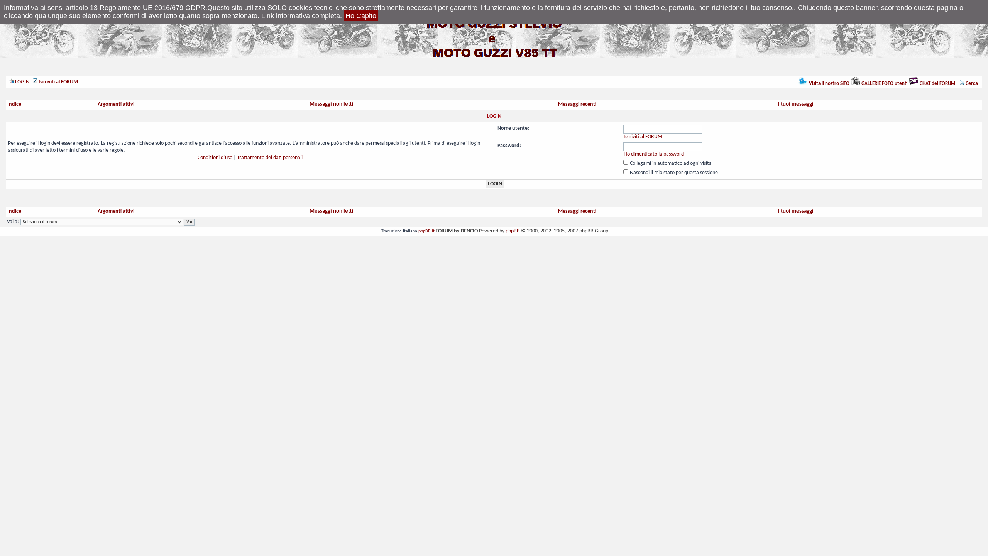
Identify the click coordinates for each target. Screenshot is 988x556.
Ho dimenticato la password (654, 154)
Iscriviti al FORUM (643, 137)
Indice (14, 104)
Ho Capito (360, 16)
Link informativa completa (300, 16)
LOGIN (21, 82)
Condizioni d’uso (215, 158)
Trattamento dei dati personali (270, 158)
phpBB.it (426, 231)
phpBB (513, 231)
